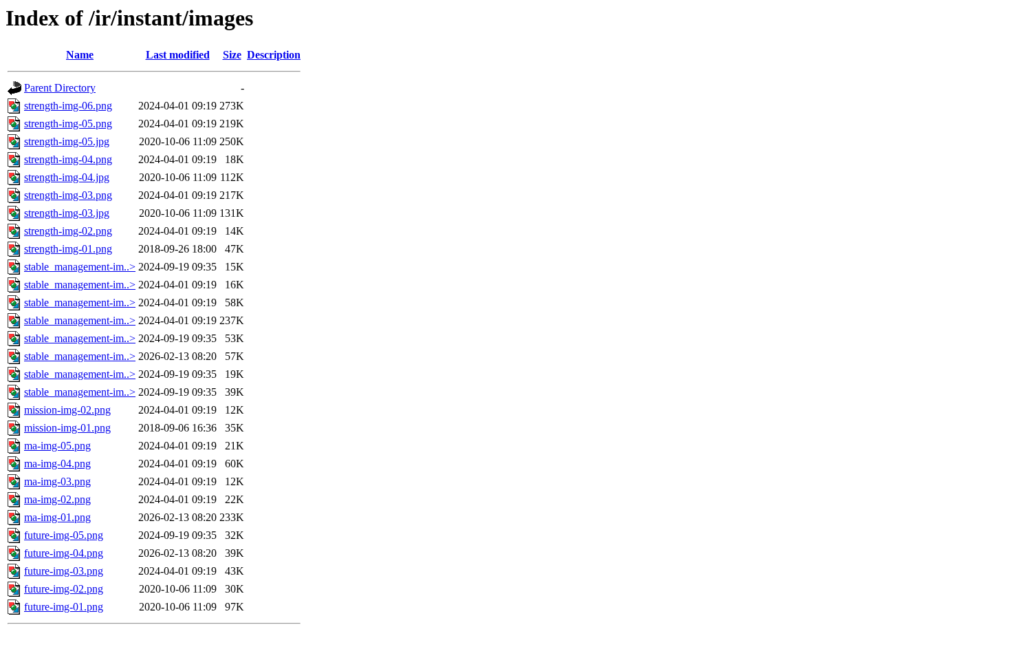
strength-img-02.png (68, 231)
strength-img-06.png (68, 106)
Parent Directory (60, 88)
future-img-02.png (63, 589)
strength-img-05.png (68, 123)
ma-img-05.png (57, 446)
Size (232, 55)
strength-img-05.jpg (66, 141)
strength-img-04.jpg (66, 177)
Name (80, 55)
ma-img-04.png (57, 463)
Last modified (178, 55)
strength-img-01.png (68, 249)
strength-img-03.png (68, 195)
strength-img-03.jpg (66, 213)
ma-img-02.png (57, 499)
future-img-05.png (63, 535)
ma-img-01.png (57, 517)
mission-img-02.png (67, 410)
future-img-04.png (63, 553)
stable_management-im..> (79, 267)
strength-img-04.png (68, 159)
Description (274, 55)
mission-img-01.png (67, 428)
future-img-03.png (63, 571)
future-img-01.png (63, 607)
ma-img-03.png (57, 481)
